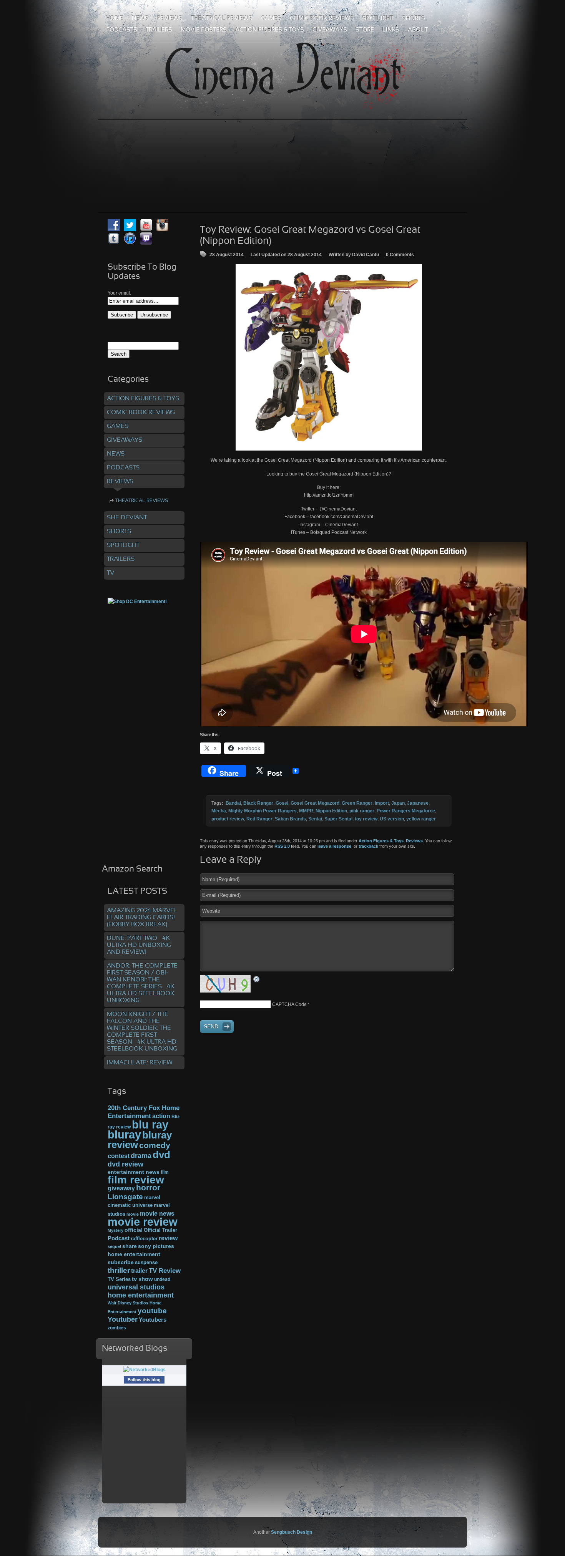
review (168, 1238)
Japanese (418, 803)
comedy (154, 1145)
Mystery (115, 1230)
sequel (114, 1246)
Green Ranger (357, 803)
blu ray (150, 1124)
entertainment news (134, 1172)
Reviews (414, 840)
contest (119, 1155)
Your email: (119, 293)
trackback (368, 846)
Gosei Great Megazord (315, 803)
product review (227, 819)
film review (136, 1180)
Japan (398, 803)
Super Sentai (338, 819)
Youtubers (152, 1320)
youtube (152, 1311)
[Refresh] (257, 979)
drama (141, 1156)
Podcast (119, 1238)
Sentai (315, 819)
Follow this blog (144, 1379)
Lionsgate (125, 1197)
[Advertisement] (282, 149)
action (161, 1115)
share (129, 1246)
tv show (142, 1279)
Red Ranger (259, 819)
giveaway (121, 1188)
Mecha (218, 811)
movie (132, 1214)
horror (148, 1187)
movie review (143, 1222)
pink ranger (361, 811)
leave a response (334, 846)
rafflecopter (144, 1238)
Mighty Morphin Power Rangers (262, 811)
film (165, 1172)
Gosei (282, 803)
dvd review (125, 1164)
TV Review (165, 1270)
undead (162, 1279)
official (134, 1230)
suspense (146, 1262)
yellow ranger (421, 819)
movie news (157, 1213)
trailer (139, 1271)
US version (392, 819)
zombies (117, 1327)
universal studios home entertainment (141, 1291)
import (382, 803)
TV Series (119, 1279)
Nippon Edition (331, 811)
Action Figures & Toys (381, 840)
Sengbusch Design (291, 1532)
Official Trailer (160, 1230)
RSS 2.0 (282, 846)
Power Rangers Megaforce (406, 811)
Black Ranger (258, 803)
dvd (161, 1154)
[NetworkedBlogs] (144, 1369)
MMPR (306, 811)
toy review (366, 819)
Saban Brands (290, 819)
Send (211, 1026)
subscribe (121, 1262)
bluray (124, 1134)
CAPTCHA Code (289, 1004)
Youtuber (123, 1319)
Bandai (233, 803)
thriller (119, 1270)
